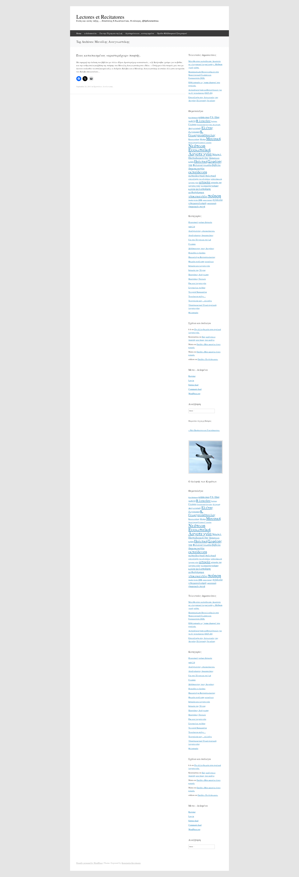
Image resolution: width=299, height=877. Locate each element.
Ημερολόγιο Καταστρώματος (201, 257)
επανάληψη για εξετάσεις (199, 179)
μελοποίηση (203, 189)
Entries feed (193, 384)
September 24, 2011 (83, 86)
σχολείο (218, 199)
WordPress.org (194, 393)
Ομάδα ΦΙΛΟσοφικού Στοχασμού (172, 33)
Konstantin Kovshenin (131, 863)
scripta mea (203, 117)
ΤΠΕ (190, 165)
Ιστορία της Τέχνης (197, 270)
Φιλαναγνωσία (202, 165)
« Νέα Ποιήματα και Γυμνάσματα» (204, 430)
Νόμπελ (216, 154)
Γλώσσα (192, 124)
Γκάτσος (214, 121)
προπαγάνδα (193, 200)
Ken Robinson (193, 117)
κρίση (191, 189)
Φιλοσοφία (193, 312)
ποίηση (214, 195)
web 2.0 (191, 226)
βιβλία (216, 165)
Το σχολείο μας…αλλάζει (200, 300)
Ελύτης (207, 127)
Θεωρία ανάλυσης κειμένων (201, 261)
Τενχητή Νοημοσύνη (197, 292)
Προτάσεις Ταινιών (197, 278)
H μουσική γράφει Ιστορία (200, 222)
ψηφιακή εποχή (196, 206)
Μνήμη (203, 139)
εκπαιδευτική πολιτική (202, 175)
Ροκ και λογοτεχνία (197, 283)
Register (191, 376)
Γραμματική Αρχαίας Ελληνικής (209, 124)
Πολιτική (201, 161)
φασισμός (212, 203)
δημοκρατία (196, 168)
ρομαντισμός (207, 200)
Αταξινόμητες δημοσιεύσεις (201, 235)
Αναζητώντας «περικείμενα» (201, 231)
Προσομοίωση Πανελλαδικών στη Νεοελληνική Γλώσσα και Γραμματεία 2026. (203, 74)
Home (78, 33)
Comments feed (195, 389)
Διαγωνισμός (194, 128)
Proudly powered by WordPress (89, 863)
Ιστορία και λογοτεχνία (199, 265)
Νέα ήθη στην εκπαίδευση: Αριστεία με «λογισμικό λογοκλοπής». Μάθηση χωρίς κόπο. (205, 64)
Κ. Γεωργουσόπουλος (202, 133)
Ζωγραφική (194, 131)
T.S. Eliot (214, 117)
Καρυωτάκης (193, 139)
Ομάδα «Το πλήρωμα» (208, 359)
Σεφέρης (215, 161)
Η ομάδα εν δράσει (196, 252)
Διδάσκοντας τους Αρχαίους (201, 248)
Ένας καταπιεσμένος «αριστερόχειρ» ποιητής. (108, 55)
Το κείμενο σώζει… (197, 296)
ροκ (200, 199)
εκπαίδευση (197, 171)
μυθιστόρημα (196, 192)
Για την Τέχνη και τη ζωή (111, 33)
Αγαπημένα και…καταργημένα (139, 33)
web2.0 (192, 121)
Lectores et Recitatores (100, 16)
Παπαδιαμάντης (198, 158)
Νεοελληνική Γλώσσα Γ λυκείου (199, 142)
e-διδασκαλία (90, 33)
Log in (191, 380)
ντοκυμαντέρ (197, 196)
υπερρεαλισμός (197, 203)
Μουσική (213, 138)
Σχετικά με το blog (196, 287)
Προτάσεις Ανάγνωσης (103, 86)
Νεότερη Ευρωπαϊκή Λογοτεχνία (200, 150)
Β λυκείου (203, 121)
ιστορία (205, 182)
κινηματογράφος (210, 185)
